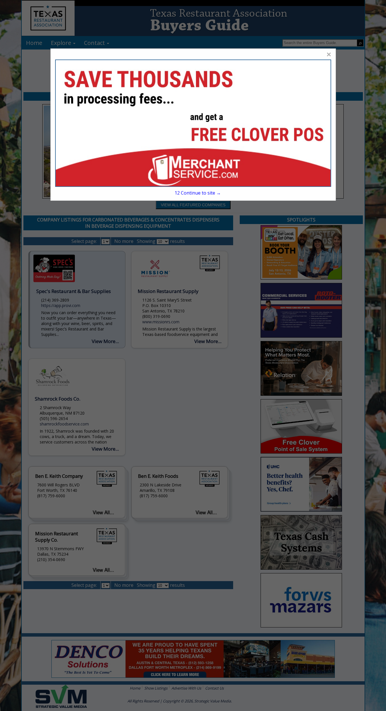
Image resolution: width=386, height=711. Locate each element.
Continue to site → (198, 193)
